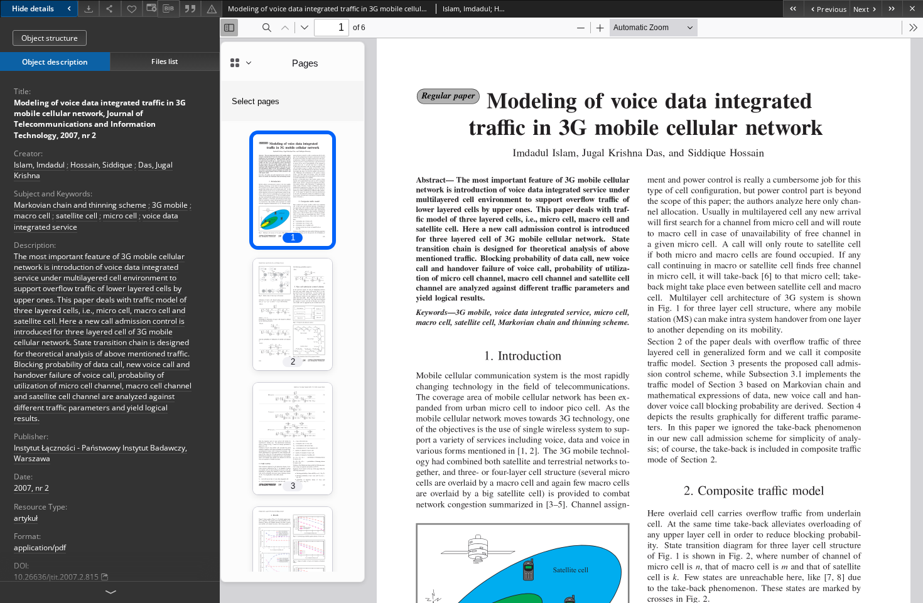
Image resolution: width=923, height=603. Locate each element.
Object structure (49, 38)
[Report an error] (211, 8)
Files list (164, 61)
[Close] (912, 8)
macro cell (32, 215)
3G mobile (170, 205)
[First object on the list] (793, 8)
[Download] (88, 8)
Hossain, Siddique (101, 164)
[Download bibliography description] (168, 9)
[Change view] (150, 8)
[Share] (110, 8)
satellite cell (76, 215)
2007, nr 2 (31, 488)
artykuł (26, 518)
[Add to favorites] (132, 8)
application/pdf (40, 547)
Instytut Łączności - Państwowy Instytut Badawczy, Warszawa (100, 453)
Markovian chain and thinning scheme (80, 205)
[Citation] (190, 8)
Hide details (33, 8)
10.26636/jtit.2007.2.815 (56, 577)
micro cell (120, 215)
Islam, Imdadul (39, 164)
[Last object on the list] (892, 8)
